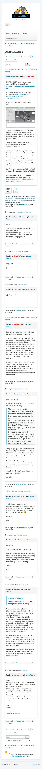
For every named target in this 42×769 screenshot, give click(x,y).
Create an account (21, 205)
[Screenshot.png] (20, 117)
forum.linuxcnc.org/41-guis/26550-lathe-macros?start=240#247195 (18, 96)
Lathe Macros (10, 76)
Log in (11, 205)
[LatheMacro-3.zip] (16, 189)
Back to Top (36, 765)
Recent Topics (15, 34)
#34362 (20, 212)
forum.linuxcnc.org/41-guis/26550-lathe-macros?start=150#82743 (19, 180)
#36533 (19, 535)
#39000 (19, 670)
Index (7, 34)
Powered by (16, 756)
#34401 (20, 251)
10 (10, 60)
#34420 (33, 317)
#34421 (20, 389)
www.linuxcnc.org (11, 38)
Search (24, 34)
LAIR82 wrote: (16, 598)
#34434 (20, 491)
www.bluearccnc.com (13, 713)
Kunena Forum (25, 756)
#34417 (20, 284)
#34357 (33, 69)
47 (15, 60)
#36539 (19, 584)
